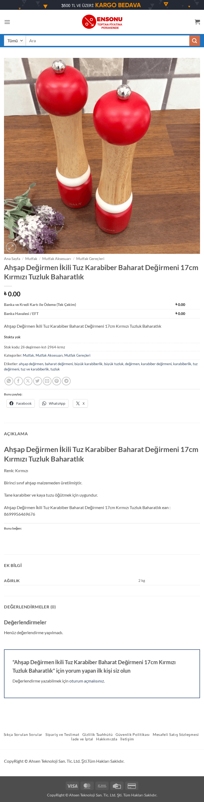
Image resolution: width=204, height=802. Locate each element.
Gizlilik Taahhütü (97, 734)
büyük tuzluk (114, 364)
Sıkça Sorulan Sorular (23, 734)
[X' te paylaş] (28, 381)
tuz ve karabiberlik (35, 369)
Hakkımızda (106, 739)
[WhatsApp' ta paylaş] (9, 381)
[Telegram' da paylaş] (66, 381)
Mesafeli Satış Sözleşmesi (176, 734)
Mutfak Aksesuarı (56, 259)
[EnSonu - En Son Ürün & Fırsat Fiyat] (102, 22)
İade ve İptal (82, 739)
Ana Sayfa (12, 259)
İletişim (127, 739)
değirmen (132, 364)
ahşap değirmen (31, 364)
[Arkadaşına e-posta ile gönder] (47, 381)
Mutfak (31, 259)
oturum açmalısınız (86, 680)
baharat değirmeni (59, 364)
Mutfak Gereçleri (90, 259)
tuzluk (55, 369)
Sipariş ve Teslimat (62, 734)
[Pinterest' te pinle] (56, 381)
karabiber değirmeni (156, 364)
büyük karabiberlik (88, 364)
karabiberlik (182, 364)
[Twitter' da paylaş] (37, 381)
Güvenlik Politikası (133, 734)
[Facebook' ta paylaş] (18, 381)
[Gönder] (194, 40)
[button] (7, 21)
